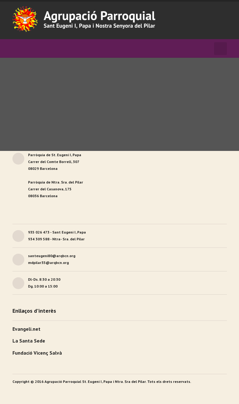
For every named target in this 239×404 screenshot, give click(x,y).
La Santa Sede (28, 341)
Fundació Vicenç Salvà (37, 353)
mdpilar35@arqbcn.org (48, 262)
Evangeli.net (26, 329)
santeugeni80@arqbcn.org (51, 255)
